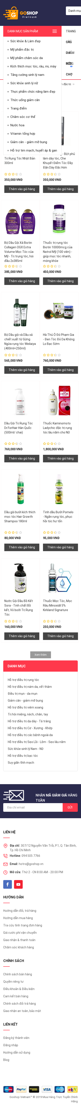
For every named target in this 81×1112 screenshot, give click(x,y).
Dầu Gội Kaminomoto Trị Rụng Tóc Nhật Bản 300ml (19, 158)
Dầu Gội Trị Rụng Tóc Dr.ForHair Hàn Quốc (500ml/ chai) (18, 428)
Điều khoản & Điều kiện (19, 989)
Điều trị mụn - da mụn (22, 693)
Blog (6, 1060)
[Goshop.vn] (20, 12)
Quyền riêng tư (13, 981)
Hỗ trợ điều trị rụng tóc (23, 680)
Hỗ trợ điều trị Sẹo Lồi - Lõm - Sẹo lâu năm (37, 742)
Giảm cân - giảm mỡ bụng (25, 700)
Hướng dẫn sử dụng (16, 1052)
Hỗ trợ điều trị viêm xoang (25, 707)
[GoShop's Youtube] (18, 884)
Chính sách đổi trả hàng (19, 1003)
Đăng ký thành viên (16, 1038)
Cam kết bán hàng (15, 996)
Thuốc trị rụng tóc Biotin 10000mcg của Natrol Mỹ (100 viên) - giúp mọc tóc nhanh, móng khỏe (57, 252)
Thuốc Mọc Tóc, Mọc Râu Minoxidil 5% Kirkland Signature (57, 605)
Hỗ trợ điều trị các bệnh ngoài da (30, 735)
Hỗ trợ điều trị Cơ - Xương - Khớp (30, 728)
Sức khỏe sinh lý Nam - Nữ (25, 749)
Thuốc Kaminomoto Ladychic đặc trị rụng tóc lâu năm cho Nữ (57, 428)
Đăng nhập (10, 1045)
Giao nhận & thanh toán (19, 940)
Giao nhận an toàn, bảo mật (22, 1011)
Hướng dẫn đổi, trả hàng (19, 910)
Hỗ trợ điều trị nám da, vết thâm (30, 686)
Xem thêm (41, 654)
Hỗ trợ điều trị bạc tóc (23, 755)
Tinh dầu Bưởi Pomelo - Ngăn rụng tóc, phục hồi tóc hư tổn (58, 516)
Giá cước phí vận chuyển (20, 932)
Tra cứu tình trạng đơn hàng (22, 925)
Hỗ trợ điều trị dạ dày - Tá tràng (29, 721)
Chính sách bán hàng (17, 974)
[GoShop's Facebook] (7, 884)
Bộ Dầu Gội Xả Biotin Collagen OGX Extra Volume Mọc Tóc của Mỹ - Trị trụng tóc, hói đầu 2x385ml (18, 252)
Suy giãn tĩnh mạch (21, 762)
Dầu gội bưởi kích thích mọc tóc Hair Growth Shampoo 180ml (19, 516)
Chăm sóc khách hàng (18, 947)
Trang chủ (71, 33)
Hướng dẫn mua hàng (18, 918)
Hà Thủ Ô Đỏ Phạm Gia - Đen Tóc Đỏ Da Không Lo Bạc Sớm (59, 339)
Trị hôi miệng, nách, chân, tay (28, 714)
